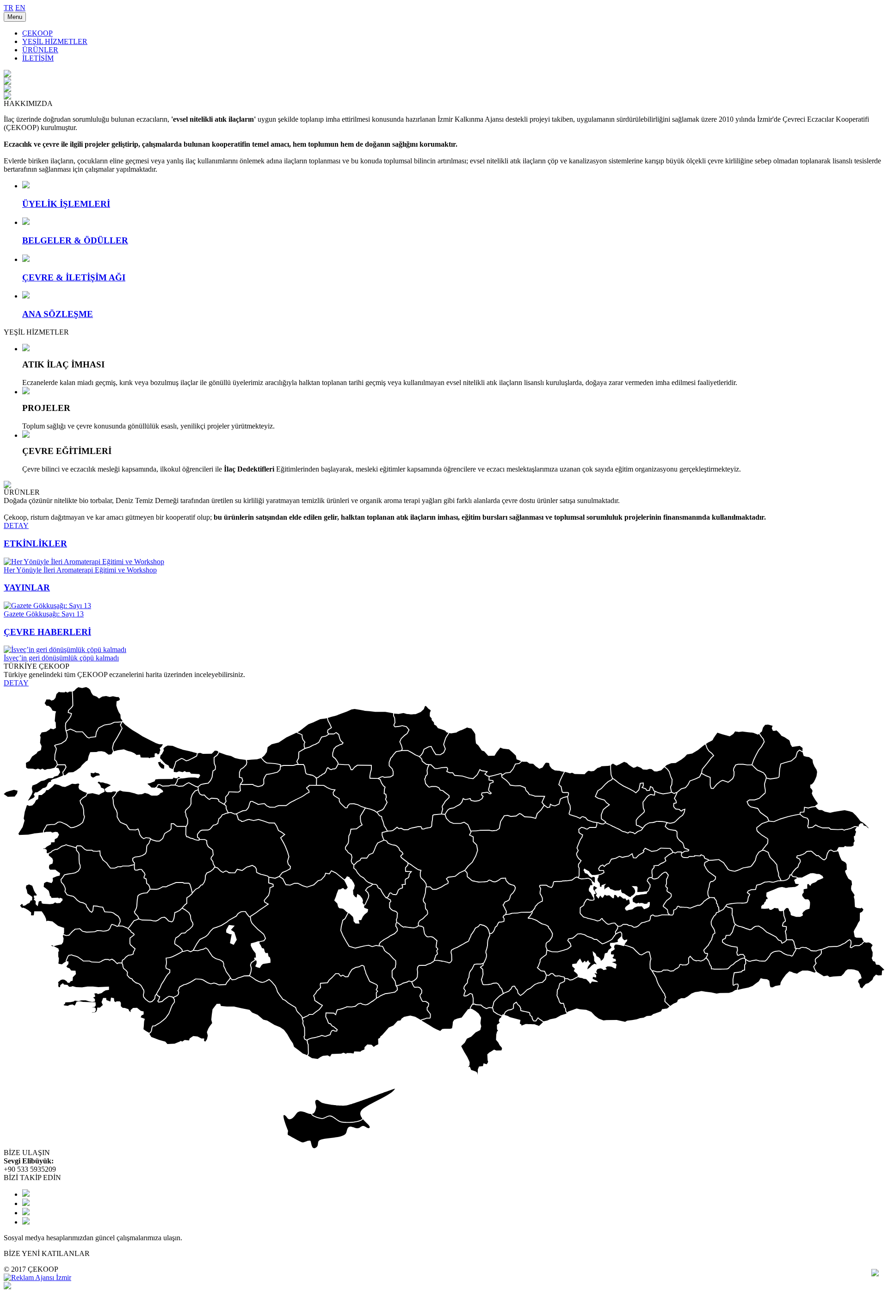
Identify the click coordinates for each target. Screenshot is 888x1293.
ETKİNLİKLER (35, 543)
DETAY (16, 525)
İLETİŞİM (38, 58)
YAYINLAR (27, 587)
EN (20, 8)
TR (8, 8)
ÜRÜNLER (40, 50)
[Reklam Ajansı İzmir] (37, 1277)
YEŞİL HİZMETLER (54, 41)
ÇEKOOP (37, 33)
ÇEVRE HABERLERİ (47, 632)
